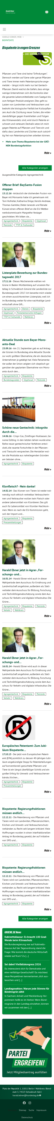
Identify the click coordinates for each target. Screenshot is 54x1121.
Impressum (41, 1110)
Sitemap (22, 1110)
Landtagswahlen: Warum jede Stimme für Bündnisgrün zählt (26, 990)
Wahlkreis (28, 317)
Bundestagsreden (12, 380)
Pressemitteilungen (12, 522)
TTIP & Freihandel (24, 225)
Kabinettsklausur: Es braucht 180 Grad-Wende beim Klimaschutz (25, 938)
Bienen (25, 308)
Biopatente (8, 40)
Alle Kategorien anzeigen (35, 167)
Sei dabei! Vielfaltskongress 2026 (22, 964)
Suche (31, 1110)
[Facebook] (24, 1103)
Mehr (46, 153)
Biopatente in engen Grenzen (21, 48)
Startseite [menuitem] (12, 1110)
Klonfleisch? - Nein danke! (18, 486)
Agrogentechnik (11, 221)
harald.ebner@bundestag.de (26, 1095)
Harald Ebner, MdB (12, 37)
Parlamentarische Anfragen (29, 312)
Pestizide (8, 225)
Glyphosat (41, 221)
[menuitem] (22, 1110)
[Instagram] (30, 1103)
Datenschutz (27, 1117)
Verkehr (7, 610)
